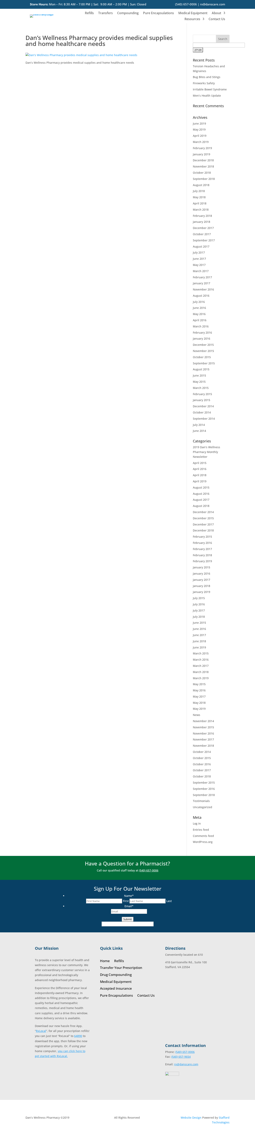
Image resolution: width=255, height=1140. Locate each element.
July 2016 (199, 302)
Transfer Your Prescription (121, 968)
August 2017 (201, 246)
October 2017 (202, 234)
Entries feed (201, 830)
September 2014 (204, 418)
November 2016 (203, 289)
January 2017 (201, 283)
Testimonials (201, 801)
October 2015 (202, 357)
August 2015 (201, 369)
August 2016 (201, 295)
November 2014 (203, 721)
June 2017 (199, 259)
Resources (192, 19)
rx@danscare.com (212, 4)
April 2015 (199, 463)
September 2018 (204, 179)
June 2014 (199, 431)
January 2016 (201, 338)
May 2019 (199, 129)
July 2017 (199, 252)
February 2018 (202, 216)
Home (105, 961)
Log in (197, 823)
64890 (78, 1036)
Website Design (191, 1117)
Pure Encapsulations (158, 13)
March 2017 (201, 271)
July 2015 (199, 598)
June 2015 (199, 375)
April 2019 (199, 136)
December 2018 (203, 160)
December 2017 (203, 228)
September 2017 (204, 240)
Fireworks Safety (204, 83)
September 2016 (204, 789)
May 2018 (199, 197)
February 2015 (202, 394)
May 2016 (199, 314)
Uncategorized (202, 807)
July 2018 (199, 191)
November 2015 (203, 351)
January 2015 (201, 400)
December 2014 (203, 406)
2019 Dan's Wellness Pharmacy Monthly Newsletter (206, 452)
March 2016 (201, 326)
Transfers (105, 13)
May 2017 (199, 265)
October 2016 (202, 764)
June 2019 (199, 123)
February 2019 (202, 148)
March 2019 (201, 142)
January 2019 (201, 154)
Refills (89, 13)
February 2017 (202, 277)
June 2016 (199, 308)
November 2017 (203, 739)
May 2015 (199, 382)
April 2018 (199, 203)
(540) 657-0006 (186, 4)
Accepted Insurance (116, 989)
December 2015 (203, 345)
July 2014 (199, 425)
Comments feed (203, 836)
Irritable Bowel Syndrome (210, 89)
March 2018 (201, 209)
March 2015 (201, 388)
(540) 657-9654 (181, 1057)
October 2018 (202, 172)
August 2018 (201, 185)
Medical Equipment (192, 13)
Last (169, 901)
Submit (127, 919)
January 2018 (201, 222)
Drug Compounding (116, 975)
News (196, 715)
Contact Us (217, 19)
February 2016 (202, 332)
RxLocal (41, 1031)
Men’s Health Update (207, 95)
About (216, 13)
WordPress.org (203, 842)
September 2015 (204, 363)
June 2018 (199, 641)
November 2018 (203, 166)
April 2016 (199, 320)
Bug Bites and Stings (206, 77)
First (126, 901)
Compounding (128, 13)
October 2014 (202, 412)
